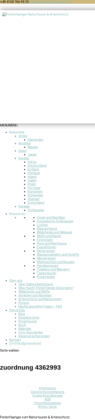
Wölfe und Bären (49, 236)
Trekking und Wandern (53, 269)
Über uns (15, 280)
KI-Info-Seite (47, 407)
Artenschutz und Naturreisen (40, 299)
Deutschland (37, 165)
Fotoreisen (45, 240)
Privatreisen (46, 277)
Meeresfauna (47, 228)
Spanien (34, 199)
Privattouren (27, 321)
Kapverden (35, 140)
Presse (23, 303)
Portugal (34, 188)
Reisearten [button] (17, 214)
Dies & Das (17, 310)
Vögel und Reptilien (51, 217)
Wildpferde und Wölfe (34, 291)
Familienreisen (47, 266)
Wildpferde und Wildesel (54, 232)
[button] (9, 125)
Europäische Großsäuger (55, 221)
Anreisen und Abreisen (35, 295)
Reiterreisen (46, 251)
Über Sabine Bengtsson (35, 284)
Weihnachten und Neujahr (56, 262)
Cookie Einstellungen (47, 395)
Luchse (42, 225)
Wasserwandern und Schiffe (58, 254)
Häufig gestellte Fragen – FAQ (40, 306)
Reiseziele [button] (16, 132)
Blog (21, 314)
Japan (32, 154)
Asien (22, 151)
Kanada (24, 206)
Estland (33, 169)
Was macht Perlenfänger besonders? (46, 288)
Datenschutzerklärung (47, 392)
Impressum (47, 388)
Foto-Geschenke (30, 332)
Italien (32, 180)
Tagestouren (46, 273)
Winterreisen (46, 258)
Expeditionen (46, 247)
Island (32, 177)
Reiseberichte (28, 317)
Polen (32, 184)
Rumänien (35, 191)
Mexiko (33, 147)
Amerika (24, 143)
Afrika (22, 136)
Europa (23, 158)
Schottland (36, 203)
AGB (48, 399)
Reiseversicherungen (34, 336)
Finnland (34, 173)
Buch (22, 325)
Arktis (32, 162)
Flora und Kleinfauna (52, 243)
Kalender (24, 329)
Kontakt (15, 340)
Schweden (35, 195)
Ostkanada (36, 210)
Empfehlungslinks (47, 403)
